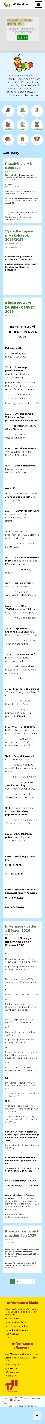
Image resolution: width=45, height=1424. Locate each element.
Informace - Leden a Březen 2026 (21, 928)
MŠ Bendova (20, 4)
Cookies (33, 1406)
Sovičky (22, 143)
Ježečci (8, 143)
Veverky (8, 129)
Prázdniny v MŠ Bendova (18, 166)
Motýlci (37, 143)
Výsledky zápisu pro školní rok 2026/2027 (19, 235)
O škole (22, 37)
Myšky (22, 129)
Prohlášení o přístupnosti (16, 1406)
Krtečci (8, 114)
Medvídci (38, 129)
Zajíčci (36, 114)
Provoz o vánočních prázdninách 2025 (22, 1233)
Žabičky (22, 114)
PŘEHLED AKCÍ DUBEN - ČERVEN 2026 (20, 307)
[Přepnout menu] (38, 4)
